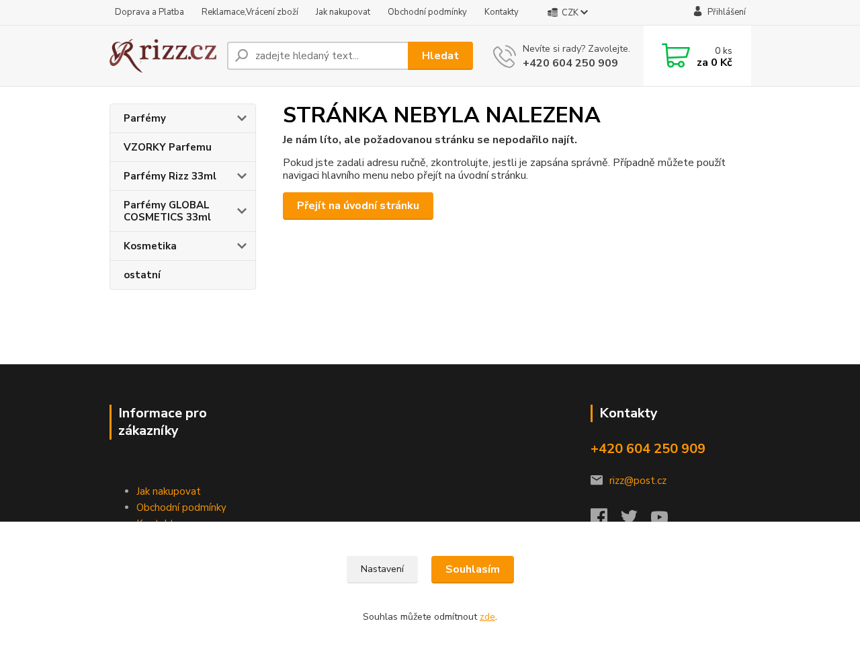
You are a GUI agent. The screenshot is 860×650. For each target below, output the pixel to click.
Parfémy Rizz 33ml (170, 176)
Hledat (440, 55)
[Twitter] (636, 521)
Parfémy (145, 118)
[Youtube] (666, 521)
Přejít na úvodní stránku (358, 205)
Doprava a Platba (149, 12)
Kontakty (501, 12)
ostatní (142, 275)
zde (487, 616)
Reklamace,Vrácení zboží (250, 12)
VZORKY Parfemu (168, 147)
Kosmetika (150, 246)
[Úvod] (163, 56)
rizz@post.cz (637, 480)
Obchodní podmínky (427, 12)
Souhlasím (472, 569)
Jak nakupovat (343, 12)
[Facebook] (606, 521)
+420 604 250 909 (570, 63)
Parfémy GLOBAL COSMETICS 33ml (167, 211)
